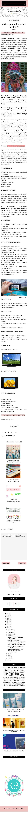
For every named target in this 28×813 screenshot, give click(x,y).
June (9, 655)
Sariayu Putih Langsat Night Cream (16, 644)
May (9, 657)
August (10, 635)
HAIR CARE (20, 670)
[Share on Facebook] (2, 432)
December (11, 629)
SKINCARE (12, 680)
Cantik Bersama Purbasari (14, 640)
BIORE (10, 667)
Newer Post (6, 563)
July (9, 653)
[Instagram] (16, 604)
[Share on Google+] (15, 432)
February (10, 658)
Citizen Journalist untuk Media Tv (16, 649)
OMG (8, 677)
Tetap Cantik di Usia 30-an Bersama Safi (14, 750)
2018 (8, 626)
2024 (8, 616)
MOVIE (4, 677)
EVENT (6, 670)
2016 (8, 660)
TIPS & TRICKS (14, 20)
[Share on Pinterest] (8, 432)
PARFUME (13, 677)
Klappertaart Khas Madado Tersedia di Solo (14, 651)
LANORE (5, 675)
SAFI (5, 681)
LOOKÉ (10, 675)
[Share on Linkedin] (12, 432)
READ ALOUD (13, 679)
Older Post (22, 563)
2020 (8, 623)
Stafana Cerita (16, 682)
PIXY (18, 677)
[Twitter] (12, 604)
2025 (8, 615)
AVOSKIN (5, 667)
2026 (8, 613)
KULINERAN (11, 674)
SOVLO (21, 680)
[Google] (20, 604)
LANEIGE (21, 674)
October (10, 632)
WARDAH (12, 685)
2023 (8, 618)
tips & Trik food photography (16, 146)
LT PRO (14, 675)
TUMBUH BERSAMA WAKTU (14, 684)
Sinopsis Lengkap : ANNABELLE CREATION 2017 (16, 646)
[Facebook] (7, 604)
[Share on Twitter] (5, 432)
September (11, 634)
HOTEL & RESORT (19, 672)
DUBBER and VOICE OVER (19, 667)
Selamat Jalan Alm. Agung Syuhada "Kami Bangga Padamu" (16, 642)
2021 (8, 621)
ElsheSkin (16, 669)
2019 (8, 624)
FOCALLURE (13, 670)
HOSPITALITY (8, 672)
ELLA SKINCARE (9, 669)
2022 (8, 619)
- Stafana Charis (19, 808)
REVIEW (19, 679)
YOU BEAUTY (19, 685)
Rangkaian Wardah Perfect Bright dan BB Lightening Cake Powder (14, 710)
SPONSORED (7, 682)
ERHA (21, 669)
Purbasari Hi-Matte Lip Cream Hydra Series (15, 637)
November (11, 631)
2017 (8, 627)
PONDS (22, 677)
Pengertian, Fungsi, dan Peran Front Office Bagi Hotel (14, 731)
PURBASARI (6, 678)
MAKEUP (20, 675)
